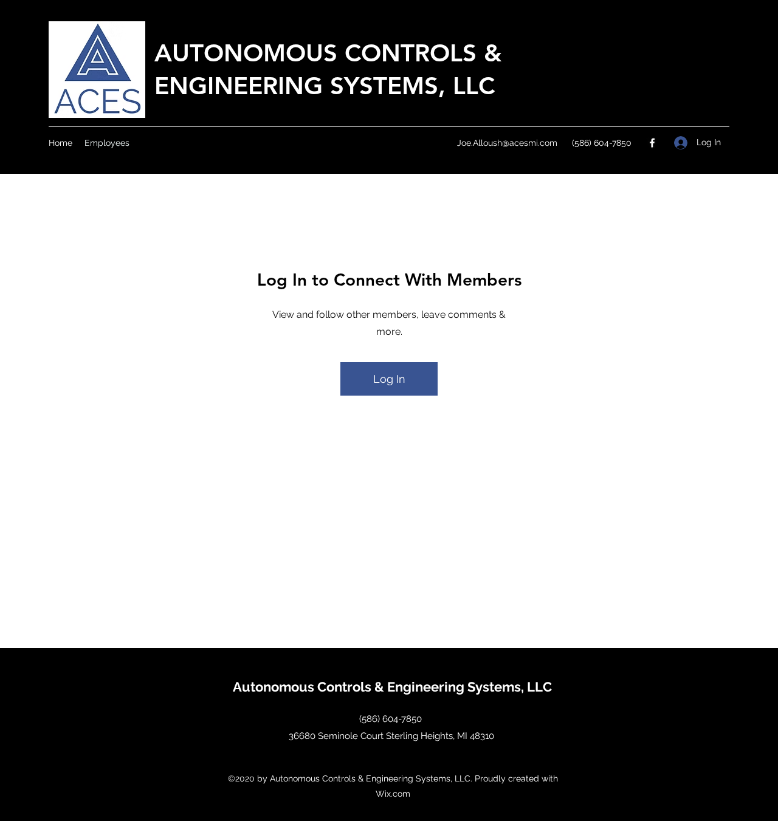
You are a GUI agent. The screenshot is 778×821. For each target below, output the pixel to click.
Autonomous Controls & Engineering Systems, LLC (392, 687)
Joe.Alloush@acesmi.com (507, 143)
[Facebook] (652, 143)
